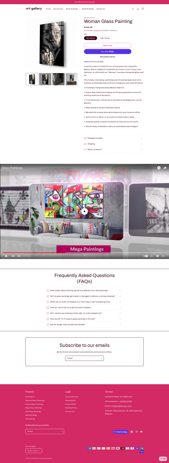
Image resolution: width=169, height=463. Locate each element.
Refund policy (70, 400)
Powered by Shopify (46, 458)
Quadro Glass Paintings (34, 404)
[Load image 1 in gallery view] (32, 79)
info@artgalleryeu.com (121, 406)
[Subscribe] (101, 358)
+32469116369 (125, 401)
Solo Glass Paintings (33, 411)
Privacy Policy (70, 404)
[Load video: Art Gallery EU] (84, 211)
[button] (73, 9)
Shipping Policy (71, 408)
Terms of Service (71, 397)
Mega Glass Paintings (33, 408)
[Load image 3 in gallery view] (58, 79)
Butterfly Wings (31, 415)
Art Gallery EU (34, 458)
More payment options (107, 56)
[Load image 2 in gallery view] (45, 79)
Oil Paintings (30, 419)
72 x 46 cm (90, 38)
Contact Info (70, 411)
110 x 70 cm (105, 38)
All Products (30, 397)
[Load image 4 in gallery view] (72, 79)
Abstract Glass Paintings (34, 400)
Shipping (97, 30)
